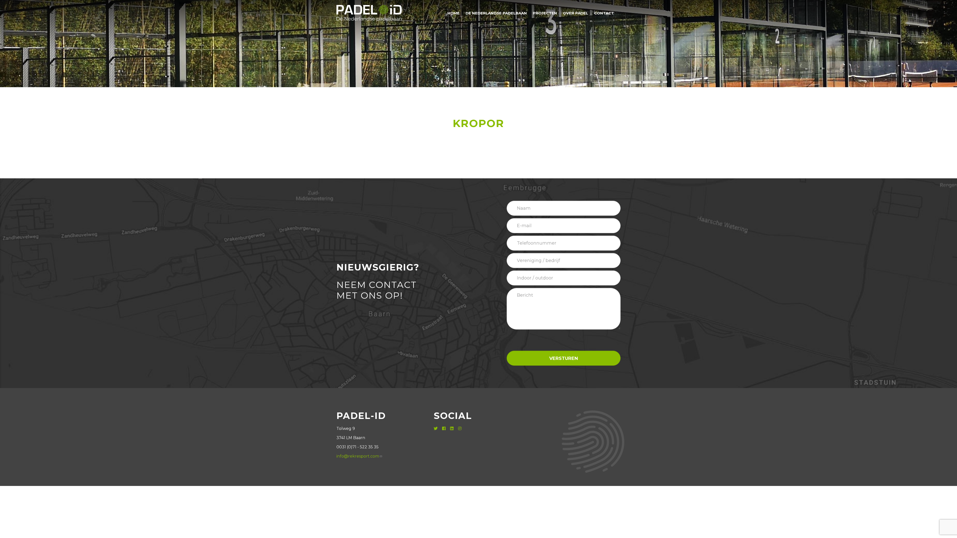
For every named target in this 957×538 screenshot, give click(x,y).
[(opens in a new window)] (436, 428)
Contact (604, 13)
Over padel (575, 13)
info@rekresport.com (357, 456)
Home (453, 13)
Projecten (545, 13)
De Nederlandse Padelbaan (496, 13)
